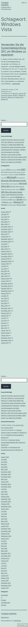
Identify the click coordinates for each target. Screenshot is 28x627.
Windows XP (4, 99)
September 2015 (6, 340)
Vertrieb (3, 605)
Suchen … (4, 120)
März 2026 (4, 224)
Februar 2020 (5, 251)
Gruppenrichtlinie (4, 174)
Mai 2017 (3, 323)
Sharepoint (12, 197)
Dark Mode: (21, 625)
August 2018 (5, 293)
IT (10, 91)
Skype (24, 197)
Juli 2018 (3, 296)
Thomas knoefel (9, 614)
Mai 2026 (4, 219)
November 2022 (6, 231)
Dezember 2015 (6, 338)
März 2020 (4, 249)
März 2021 (4, 234)
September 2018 (6, 291)
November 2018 (6, 286)
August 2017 (5, 315)
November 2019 (6, 256)
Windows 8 (4, 97)
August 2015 (5, 343)
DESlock (8, 169)
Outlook (3, 194)
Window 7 (15, 95)
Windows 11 (5, 205)
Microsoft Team (14, 186)
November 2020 (6, 241)
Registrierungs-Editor (16, 194)
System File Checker (6, 95)
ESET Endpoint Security (6, 172)
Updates (14, 199)
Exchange (23, 172)
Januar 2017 (4, 330)
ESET (23, 169)
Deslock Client (13, 169)
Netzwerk (17, 189)
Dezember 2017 (6, 308)
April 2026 (4, 222)
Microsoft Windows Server (10, 189)
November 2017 (6, 311)
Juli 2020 (4, 244)
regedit (8, 194)
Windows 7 (10, 202)
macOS (4, 177)
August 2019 (5, 264)
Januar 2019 (5, 281)
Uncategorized (5, 602)
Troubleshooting (4, 199)
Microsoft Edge (4, 183)
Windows (5, 202)
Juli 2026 (4, 214)
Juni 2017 (4, 320)
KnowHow (22, 174)
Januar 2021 (5, 236)
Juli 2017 (3, 318)
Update (10, 199)
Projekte (3, 600)
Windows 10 (22, 95)
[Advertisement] (14, 360)
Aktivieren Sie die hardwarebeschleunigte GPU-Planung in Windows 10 (13, 442)
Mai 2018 (4, 301)
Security (8, 197)
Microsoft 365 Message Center (13, 180)
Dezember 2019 (6, 254)
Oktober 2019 (5, 259)
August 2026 (5, 212)
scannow (20, 93)
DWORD (19, 169)
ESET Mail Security (16, 172)
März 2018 (4, 306)
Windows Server (12, 205)
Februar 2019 (5, 278)
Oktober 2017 (5, 313)
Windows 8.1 (11, 97)
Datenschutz (3, 169)
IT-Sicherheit (10, 174)
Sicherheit (18, 197)
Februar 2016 (5, 333)
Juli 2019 (3, 266)
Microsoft (15, 93)
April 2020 (4, 246)
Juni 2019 (4, 269)
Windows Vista (19, 97)
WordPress (17, 620)
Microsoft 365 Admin (21, 177)
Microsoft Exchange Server (13, 183)
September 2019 (6, 261)
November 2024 (6, 226)
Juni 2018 (4, 298)
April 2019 (4, 273)
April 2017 (4, 325)
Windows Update (21, 205)
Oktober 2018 (5, 288)
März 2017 (4, 328)
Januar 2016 (5, 335)
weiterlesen (16, 84)
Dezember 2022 (6, 229)
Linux (2, 177)
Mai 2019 (4, 271)
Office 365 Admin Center (13, 192)
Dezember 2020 (6, 239)
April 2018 (4, 303)
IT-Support (15, 174)
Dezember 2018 (6, 283)
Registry (3, 197)
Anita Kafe (4, 447)
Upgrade (19, 199)
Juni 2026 (4, 217)
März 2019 (4, 276)
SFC (25, 93)
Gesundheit (4, 595)
